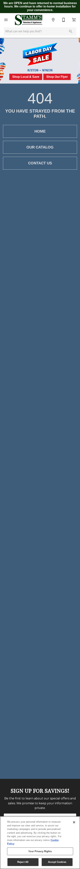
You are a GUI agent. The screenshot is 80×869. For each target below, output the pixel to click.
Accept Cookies (57, 862)
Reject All (22, 862)
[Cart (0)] (74, 19)
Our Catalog (40, 147)
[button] (5, 19)
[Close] (74, 822)
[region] (40, 842)
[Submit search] (71, 31)
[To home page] (28, 19)
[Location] (53, 19)
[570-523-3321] (63, 19)
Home (40, 131)
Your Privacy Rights (40, 851)
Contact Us (40, 163)
